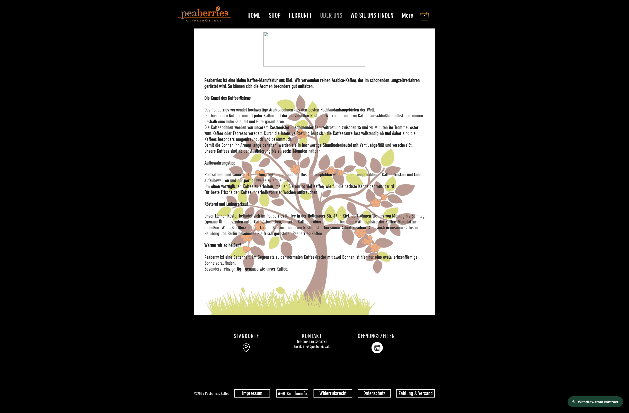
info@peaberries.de (316, 346)
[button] (275, 15)
